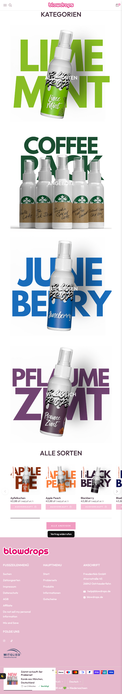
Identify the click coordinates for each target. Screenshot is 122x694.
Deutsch (73, 681)
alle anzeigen (61, 526)
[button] (117, 491)
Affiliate (7, 605)
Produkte (48, 586)
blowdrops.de (95, 597)
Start (46, 574)
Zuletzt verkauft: (32, 673)
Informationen (52, 593)
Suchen (7, 574)
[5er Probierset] (11, 679)
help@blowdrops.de (99, 591)
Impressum (9, 586)
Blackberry (87, 498)
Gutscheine (50, 599)
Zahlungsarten (11, 580)
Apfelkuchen (17, 498)
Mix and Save (11, 623)
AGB (5, 599)
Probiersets (50, 580)
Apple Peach (53, 498)
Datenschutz (10, 593)
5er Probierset (32, 673)
